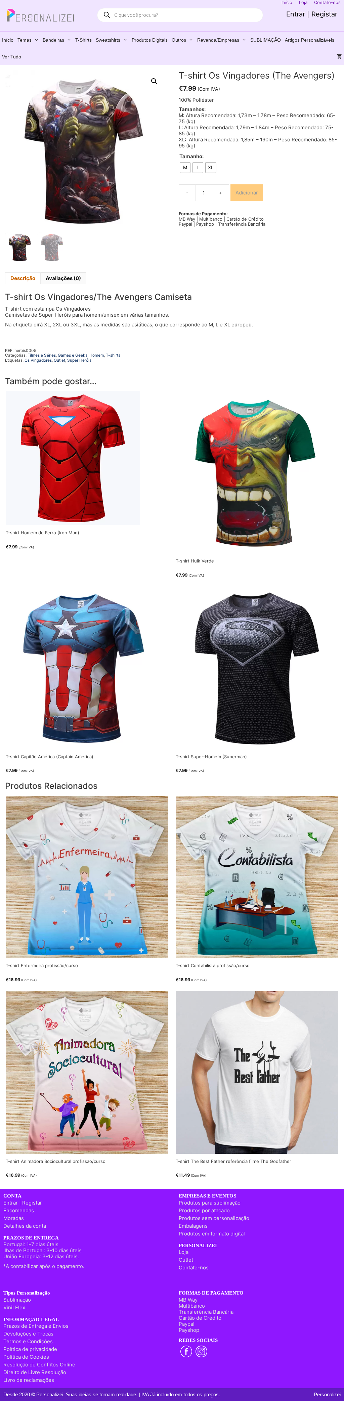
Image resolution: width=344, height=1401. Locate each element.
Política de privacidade (30, 1349)
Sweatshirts (108, 40)
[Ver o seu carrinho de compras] (339, 56)
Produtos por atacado (204, 1210)
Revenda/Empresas (218, 40)
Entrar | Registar (311, 14)
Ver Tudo (11, 56)
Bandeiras (53, 40)
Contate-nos (194, 1267)
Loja (183, 1252)
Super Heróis (79, 360)
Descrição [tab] (22, 278)
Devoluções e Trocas (28, 1333)
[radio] (185, 168)
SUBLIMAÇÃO (265, 40)
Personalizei (327, 1394)
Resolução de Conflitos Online (39, 1364)
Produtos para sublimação (210, 1203)
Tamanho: (191, 156)
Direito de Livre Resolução (34, 1372)
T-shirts (83, 40)
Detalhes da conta (24, 1226)
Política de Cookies (26, 1357)
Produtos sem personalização (214, 1218)
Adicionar (246, 192)
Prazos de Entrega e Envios (36, 1326)
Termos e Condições (28, 1341)
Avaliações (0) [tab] (63, 278)
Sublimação (17, 1300)
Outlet (59, 360)
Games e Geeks (72, 355)
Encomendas (18, 1210)
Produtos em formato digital (212, 1233)
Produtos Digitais (150, 40)
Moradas (13, 1218)
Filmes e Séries (42, 355)
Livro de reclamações (28, 1380)
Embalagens (193, 1226)
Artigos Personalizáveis (309, 40)
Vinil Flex (14, 1307)
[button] (154, 81)
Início (7, 40)
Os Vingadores (38, 360)
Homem (96, 355)
